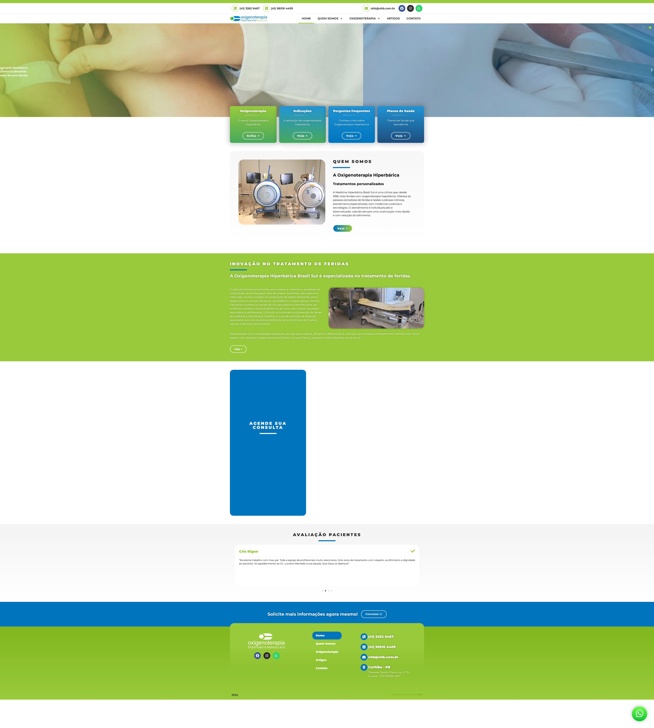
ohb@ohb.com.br (383, 8)
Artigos (393, 18)
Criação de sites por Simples (406, 694)
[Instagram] (410, 8)
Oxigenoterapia (362, 18)
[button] (2, 70)
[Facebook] (402, 8)
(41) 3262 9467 (381, 637)
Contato (414, 18)
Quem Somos (328, 18)
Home (306, 18)
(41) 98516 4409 (282, 8)
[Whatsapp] (419, 8)
